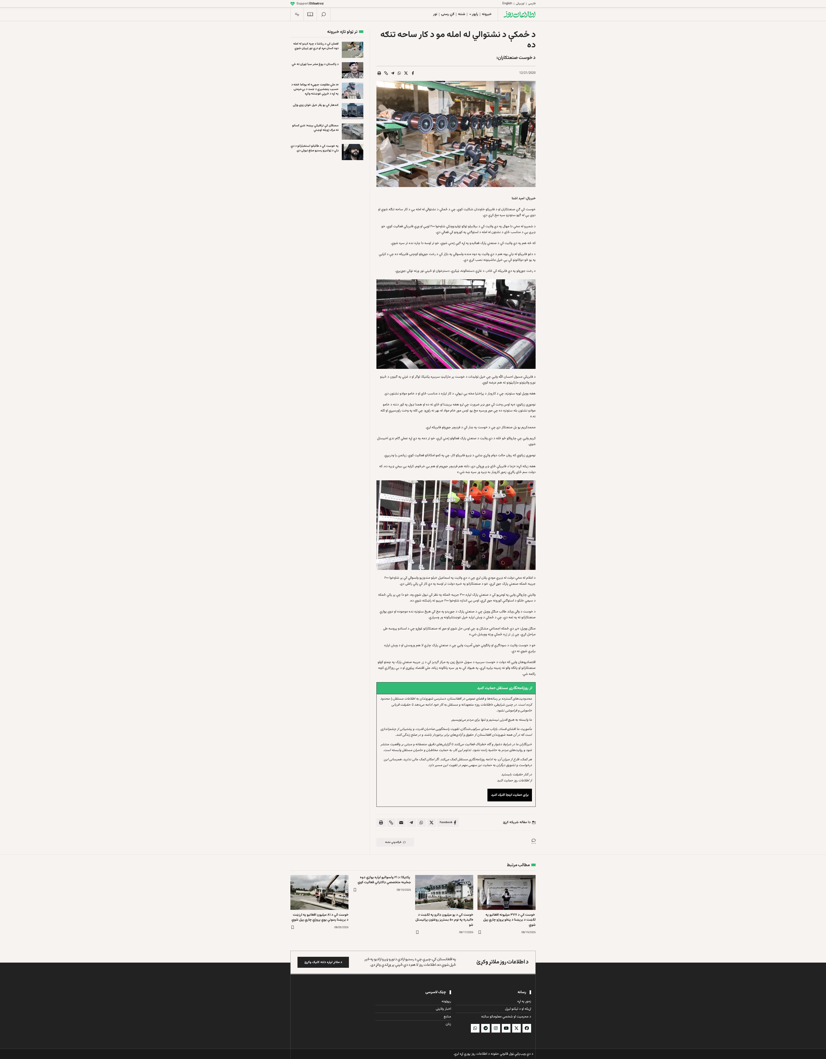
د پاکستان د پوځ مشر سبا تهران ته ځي (315, 64)
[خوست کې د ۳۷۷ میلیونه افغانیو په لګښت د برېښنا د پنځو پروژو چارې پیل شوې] (507, 892)
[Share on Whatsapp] (399, 73)
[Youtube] (506, 1028)
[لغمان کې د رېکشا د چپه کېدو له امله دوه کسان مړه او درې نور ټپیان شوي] (352, 50)
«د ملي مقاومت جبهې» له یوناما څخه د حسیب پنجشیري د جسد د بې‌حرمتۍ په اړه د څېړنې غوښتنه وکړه (315, 89)
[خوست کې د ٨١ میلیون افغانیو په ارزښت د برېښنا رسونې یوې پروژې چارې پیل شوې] (319, 892)
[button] (323, 14)
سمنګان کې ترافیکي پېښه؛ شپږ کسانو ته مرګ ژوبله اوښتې (315, 128)
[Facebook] (526, 1028)
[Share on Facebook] (413, 73)
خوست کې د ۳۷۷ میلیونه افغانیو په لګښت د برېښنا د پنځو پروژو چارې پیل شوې (509, 920)
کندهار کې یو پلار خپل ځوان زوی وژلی (316, 105)
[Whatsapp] (475, 1028)
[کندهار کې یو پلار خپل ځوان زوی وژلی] (352, 111)
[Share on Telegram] (393, 73)
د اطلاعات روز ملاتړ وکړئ (502, 962)
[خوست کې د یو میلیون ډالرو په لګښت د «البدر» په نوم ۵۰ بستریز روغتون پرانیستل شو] (444, 892)
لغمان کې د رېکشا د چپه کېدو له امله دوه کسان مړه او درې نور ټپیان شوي (316, 46)
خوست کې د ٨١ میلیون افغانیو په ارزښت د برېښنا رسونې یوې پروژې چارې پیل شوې (319, 917)
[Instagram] (496, 1028)
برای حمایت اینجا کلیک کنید (510, 795)
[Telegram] (485, 1028)
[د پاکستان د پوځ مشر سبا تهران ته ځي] (352, 70)
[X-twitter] (516, 1028)
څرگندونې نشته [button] (393, 842)
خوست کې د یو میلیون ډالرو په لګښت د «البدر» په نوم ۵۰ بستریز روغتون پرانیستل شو (444, 920)
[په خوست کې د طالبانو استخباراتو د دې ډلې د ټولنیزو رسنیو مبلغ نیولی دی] (352, 152)
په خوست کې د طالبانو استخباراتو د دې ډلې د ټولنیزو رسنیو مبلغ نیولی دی (315, 148)
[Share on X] (406, 73)
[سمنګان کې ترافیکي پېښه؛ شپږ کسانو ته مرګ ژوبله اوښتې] (352, 132)
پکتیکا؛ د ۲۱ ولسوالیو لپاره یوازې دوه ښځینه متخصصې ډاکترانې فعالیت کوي (384, 880)
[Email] (401, 822)
